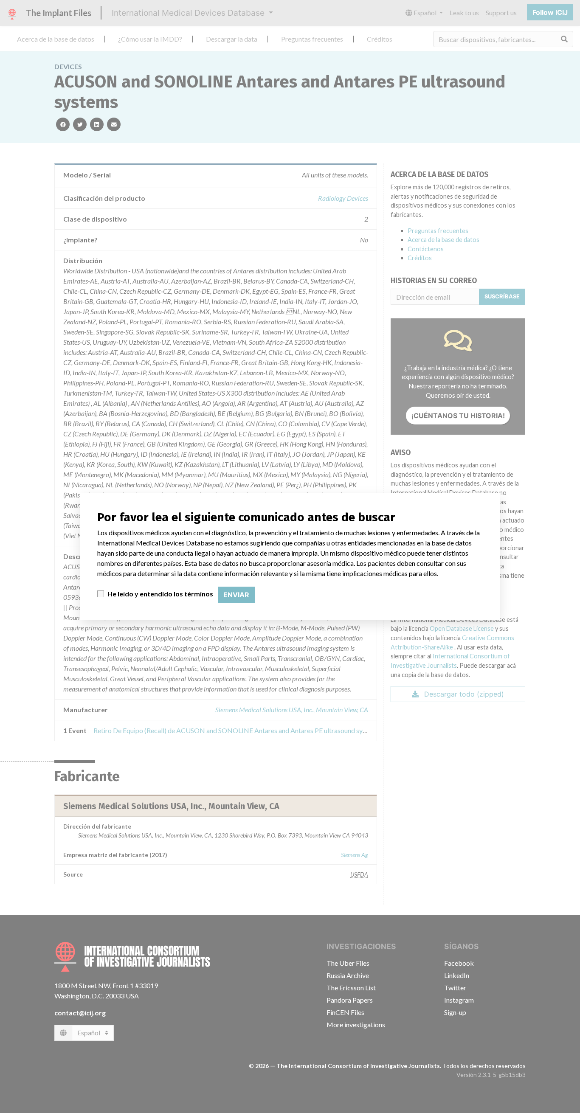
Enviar (236, 594)
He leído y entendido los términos (160, 594)
